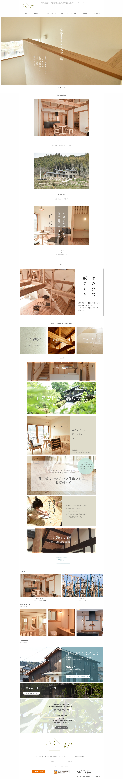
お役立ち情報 (73, 13)
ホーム (25, 13)
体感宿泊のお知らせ (61, 254)
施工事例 (61, 13)
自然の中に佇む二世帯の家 (61, 199)
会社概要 (85, 13)
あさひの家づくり (37, 13)
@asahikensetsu (23, 606)
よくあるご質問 (97, 13)
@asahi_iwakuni (23, 642)
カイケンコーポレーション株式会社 (56, 766)
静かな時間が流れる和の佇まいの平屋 (61, 145)
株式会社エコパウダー (69, 766)
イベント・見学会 (49, 13)
